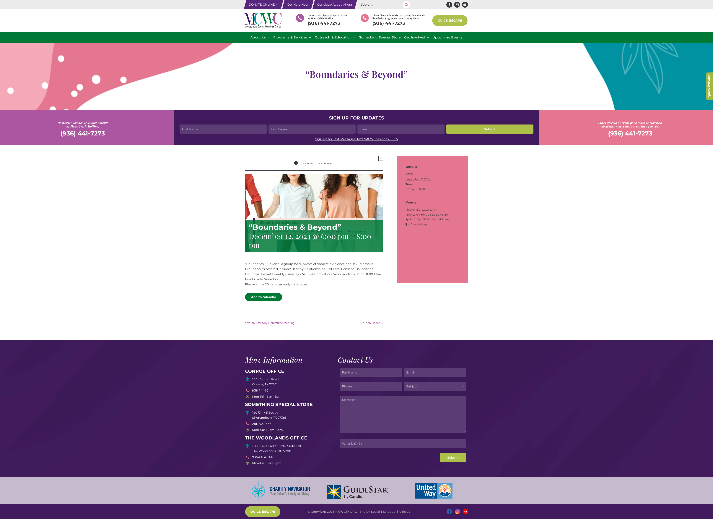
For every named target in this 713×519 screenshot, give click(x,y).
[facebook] (449, 5)
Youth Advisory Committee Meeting (271, 323)
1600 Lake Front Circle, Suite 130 (276, 446)
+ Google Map (417, 224)
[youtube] (465, 5)
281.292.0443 (261, 424)
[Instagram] (457, 511)
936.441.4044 (262, 390)
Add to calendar (263, 297)
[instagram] (457, 5)
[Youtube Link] (465, 511)
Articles (404, 511)
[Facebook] (449, 511)
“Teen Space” (372, 323)
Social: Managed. (383, 511)
